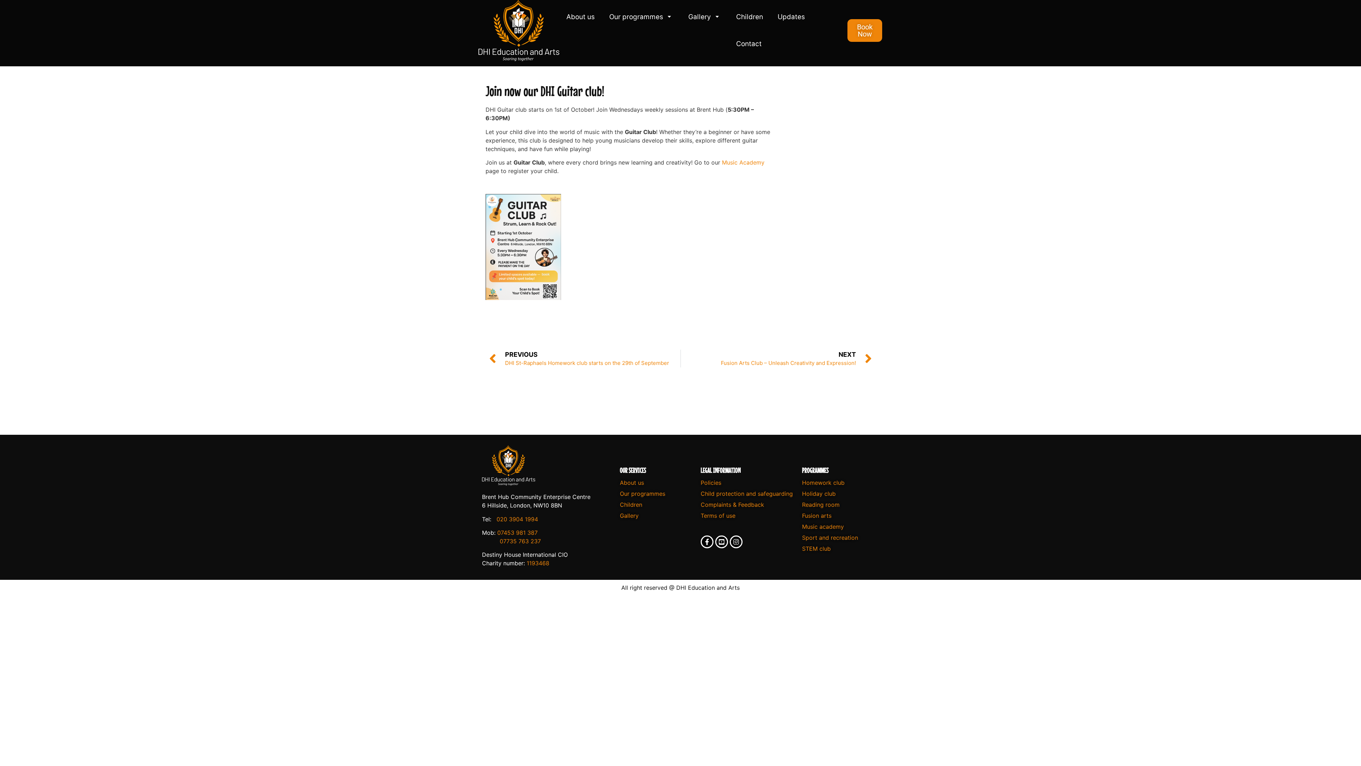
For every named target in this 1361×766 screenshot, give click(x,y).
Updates (791, 17)
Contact (749, 44)
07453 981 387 (517, 532)
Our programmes (636, 17)
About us (580, 17)
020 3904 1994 (517, 519)
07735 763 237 (520, 541)
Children (749, 17)
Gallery (699, 17)
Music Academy (743, 162)
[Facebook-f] (707, 541)
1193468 (538, 563)
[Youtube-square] (721, 541)
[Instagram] (736, 541)
